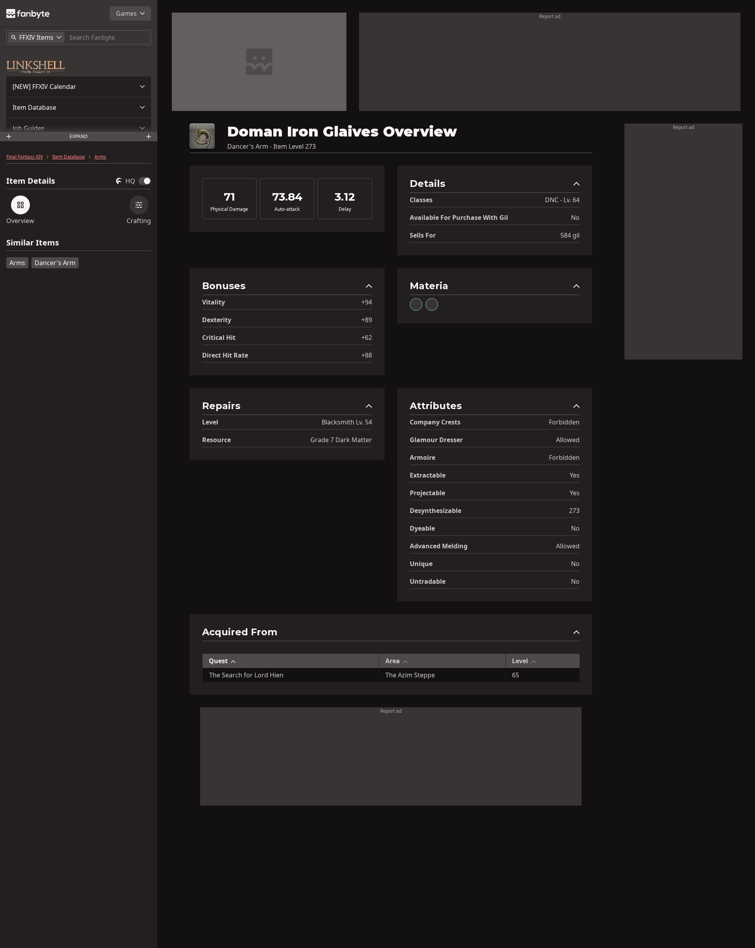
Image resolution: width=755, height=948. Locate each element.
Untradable (428, 581)
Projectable (427, 493)
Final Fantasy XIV (24, 157)
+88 (366, 355)
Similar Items (32, 243)
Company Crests (435, 422)
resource (216, 440)
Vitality (213, 302)
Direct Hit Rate (225, 355)
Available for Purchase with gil (459, 217)
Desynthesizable (435, 511)
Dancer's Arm (55, 262)
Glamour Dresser (436, 440)
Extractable (428, 475)
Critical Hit (219, 337)
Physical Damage (229, 209)
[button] (78, 86)
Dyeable (422, 528)
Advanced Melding (439, 546)
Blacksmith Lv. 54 (347, 422)
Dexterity (216, 320)
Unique (421, 564)
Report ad (549, 16)
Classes (421, 200)
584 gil (570, 235)
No (575, 217)
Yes (575, 475)
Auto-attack (287, 209)
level (210, 422)
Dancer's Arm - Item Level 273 (271, 146)
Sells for (423, 235)
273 (574, 511)
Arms (100, 157)
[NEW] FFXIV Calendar (44, 86)
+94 (366, 302)
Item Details (30, 181)
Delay (345, 209)
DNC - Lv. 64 (562, 200)
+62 (366, 337)
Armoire (422, 457)
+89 (366, 320)
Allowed (568, 440)
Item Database (34, 107)
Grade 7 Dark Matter (341, 440)
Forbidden (564, 422)
